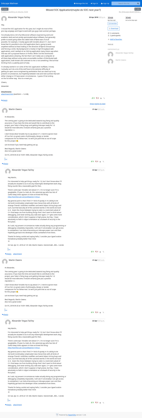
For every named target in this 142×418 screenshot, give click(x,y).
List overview (113, 24)
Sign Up (106, 3)
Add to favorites (116, 39)
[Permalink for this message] (104, 98)
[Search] (138, 3)
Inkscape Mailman (9, 3)
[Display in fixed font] (100, 98)
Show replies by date (97, 104)
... (6, 159)
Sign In (95, 3)
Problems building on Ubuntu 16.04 (14, 12)
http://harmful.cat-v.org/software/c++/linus (24, 197)
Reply (5, 100)
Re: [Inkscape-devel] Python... (130, 12)
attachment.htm (7, 94)
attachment (17, 254)
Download (114, 29)
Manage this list (81, 3)
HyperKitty (72, 415)
